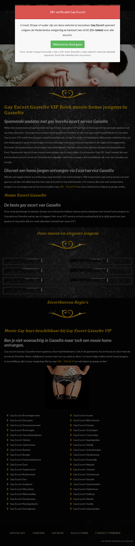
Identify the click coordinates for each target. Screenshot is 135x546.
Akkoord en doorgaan (67, 44)
